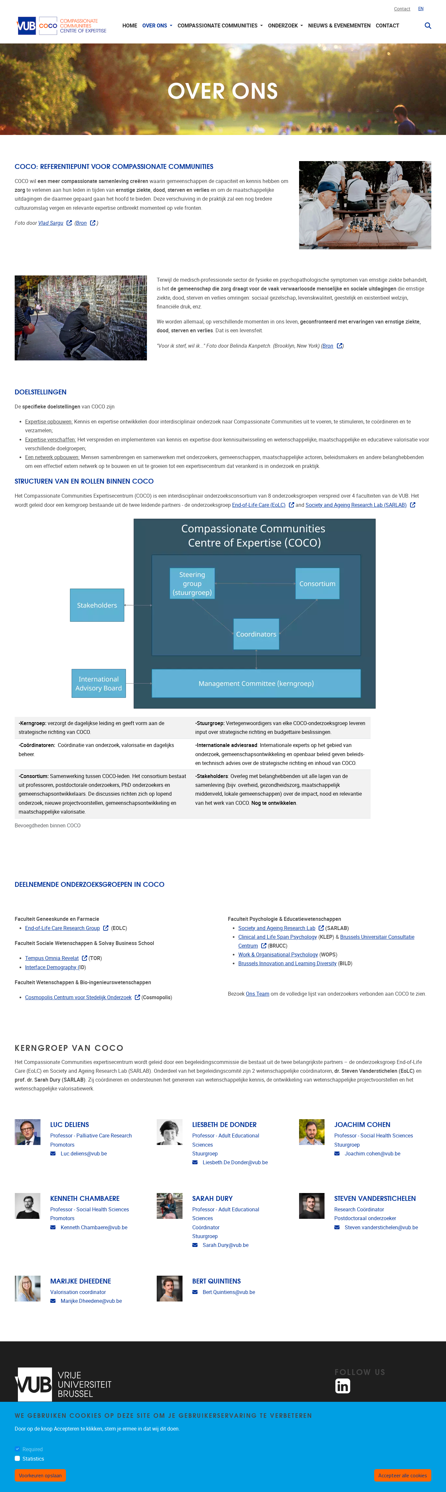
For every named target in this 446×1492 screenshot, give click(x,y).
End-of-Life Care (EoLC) (259, 505)
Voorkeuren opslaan (40, 1475)
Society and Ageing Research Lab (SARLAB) (356, 505)
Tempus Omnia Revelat (52, 958)
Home (129, 26)
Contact (402, 9)
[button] (425, 25)
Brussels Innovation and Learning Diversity (287, 963)
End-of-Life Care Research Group (62, 928)
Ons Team (257, 994)
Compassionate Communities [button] (218, 26)
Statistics (33, 1459)
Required (33, 1449)
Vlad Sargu (50, 223)
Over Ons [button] (155, 26)
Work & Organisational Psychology (278, 955)
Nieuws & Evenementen (339, 26)
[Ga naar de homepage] (62, 25)
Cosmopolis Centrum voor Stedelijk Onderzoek (78, 997)
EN (420, 8)
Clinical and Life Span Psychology (277, 937)
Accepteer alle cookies (402, 1475)
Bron (81, 223)
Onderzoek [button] (283, 26)
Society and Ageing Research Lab (276, 928)
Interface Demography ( (52, 967)
